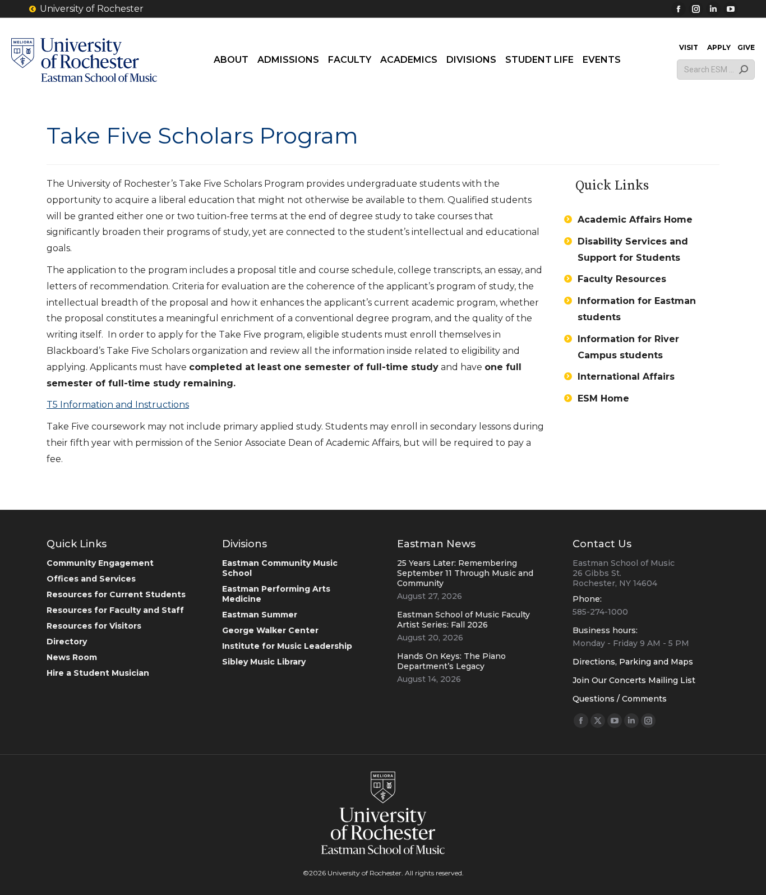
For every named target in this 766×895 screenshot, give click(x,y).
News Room (72, 657)
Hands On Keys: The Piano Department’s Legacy (451, 661)
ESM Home (603, 398)
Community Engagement (100, 563)
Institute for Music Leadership (287, 646)
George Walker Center (270, 630)
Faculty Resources (622, 279)
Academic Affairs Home (635, 219)
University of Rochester (92, 8)
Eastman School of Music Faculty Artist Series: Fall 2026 (463, 620)
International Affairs (626, 376)
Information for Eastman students (637, 309)
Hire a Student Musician (98, 673)
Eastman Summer (259, 615)
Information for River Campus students (628, 347)
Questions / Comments (620, 699)
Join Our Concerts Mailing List (634, 680)
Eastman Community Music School (280, 568)
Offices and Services (91, 579)
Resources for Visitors (94, 626)
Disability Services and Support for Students (633, 249)
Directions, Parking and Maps (633, 662)
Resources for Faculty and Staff (115, 610)
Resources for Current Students (116, 594)
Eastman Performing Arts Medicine (276, 594)
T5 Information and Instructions (118, 404)
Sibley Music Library (264, 662)
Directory (67, 641)
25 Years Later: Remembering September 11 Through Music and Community (465, 573)
